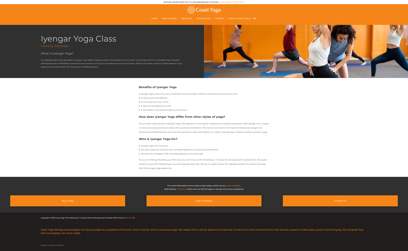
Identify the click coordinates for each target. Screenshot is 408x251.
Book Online (203, 18)
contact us (182, 189)
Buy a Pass (67, 201)
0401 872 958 (129, 218)
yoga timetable (233, 186)
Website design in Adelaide (52, 245)
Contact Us (340, 201)
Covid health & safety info (231, 2)
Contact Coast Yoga (239, 18)
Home (154, 18)
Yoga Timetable (204, 201)
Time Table (186, 18)
